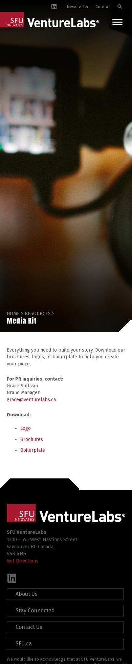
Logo (25, 428)
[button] (12, 578)
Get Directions (22, 561)
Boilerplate (32, 450)
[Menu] (117, 22)
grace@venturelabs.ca (31, 400)
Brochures (31, 439)
